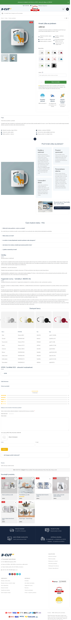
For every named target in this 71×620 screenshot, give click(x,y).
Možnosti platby (51, 558)
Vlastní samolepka (29, 590)
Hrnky (6, 18)
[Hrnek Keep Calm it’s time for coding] (43, 485)
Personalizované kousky (38, 470)
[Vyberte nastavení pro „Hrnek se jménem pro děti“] (15, 479)
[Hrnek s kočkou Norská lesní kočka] (9, 509)
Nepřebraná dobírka (5, 590)
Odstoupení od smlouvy (53, 566)
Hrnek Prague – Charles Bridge (25, 518)
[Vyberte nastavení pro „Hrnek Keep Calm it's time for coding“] (50, 479)
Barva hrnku (40, 48)
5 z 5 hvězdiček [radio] (13, 413)
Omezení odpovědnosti (53, 568)
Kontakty (27, 580)
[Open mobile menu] (67, 9)
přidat (56, 41)
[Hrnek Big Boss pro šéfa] (26, 485)
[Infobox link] (42, 99)
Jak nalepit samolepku (29, 583)
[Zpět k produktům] (66, 18)
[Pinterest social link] (15, 574)
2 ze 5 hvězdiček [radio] (10, 413)
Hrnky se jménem (12, 18)
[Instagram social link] (12, 574)
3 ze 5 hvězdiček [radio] (11, 413)
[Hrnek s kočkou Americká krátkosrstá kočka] (60, 485)
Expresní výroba (4, 587)
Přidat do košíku (55, 82)
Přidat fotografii (13, 437)
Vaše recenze (3, 416)
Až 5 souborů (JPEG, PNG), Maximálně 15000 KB (11, 432)
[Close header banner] (68, 2)
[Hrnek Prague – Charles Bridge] (26, 509)
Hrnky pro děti (54, 470)
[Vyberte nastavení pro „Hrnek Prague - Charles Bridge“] (33, 502)
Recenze (26, 587)
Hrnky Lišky (48, 470)
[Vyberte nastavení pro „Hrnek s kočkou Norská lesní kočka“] (15, 502)
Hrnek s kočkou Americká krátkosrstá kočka (59, 495)
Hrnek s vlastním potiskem (30, 592)
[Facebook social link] (10, 574)
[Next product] (68, 18)
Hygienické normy (28, 585)
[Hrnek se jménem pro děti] (9, 485)
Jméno (41, 72)
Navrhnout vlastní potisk (63, 207)
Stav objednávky (4, 585)
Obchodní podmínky (52, 563)
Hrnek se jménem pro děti (7, 494)
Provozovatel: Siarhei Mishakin (9, 559)
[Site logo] (6, 9)
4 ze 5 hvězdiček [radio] (12, 413)
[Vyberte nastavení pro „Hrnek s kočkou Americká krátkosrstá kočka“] (67, 479)
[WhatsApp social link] (17, 574)
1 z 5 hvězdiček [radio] (9, 413)
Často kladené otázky (6, 592)
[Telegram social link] (20, 574)
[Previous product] (65, 18)
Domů (2, 18)
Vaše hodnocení (4, 413)
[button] (2, 37)
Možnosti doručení (52, 556)
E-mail (37, 442)
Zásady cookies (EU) (5, 580)
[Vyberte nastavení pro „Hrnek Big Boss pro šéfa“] (33, 479)
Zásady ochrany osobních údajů (8, 583)
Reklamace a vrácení (53, 561)
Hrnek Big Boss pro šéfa (24, 494)
